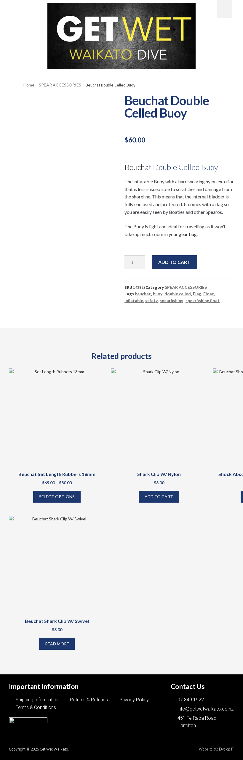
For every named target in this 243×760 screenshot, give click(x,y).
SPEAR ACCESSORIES (60, 84)
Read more (57, 643)
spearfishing (171, 300)
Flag (197, 293)
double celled (177, 293)
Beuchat (137, 167)
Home (28, 84)
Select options (57, 496)
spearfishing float (203, 300)
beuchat (143, 293)
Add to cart (174, 262)
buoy (157, 293)
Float (208, 293)
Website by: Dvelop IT (216, 749)
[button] (18, 8)
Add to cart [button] (159, 496)
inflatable (133, 300)
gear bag (188, 234)
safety (151, 300)
